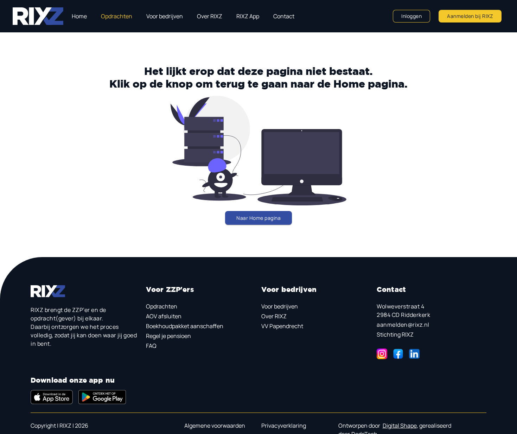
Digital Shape (400, 425)
